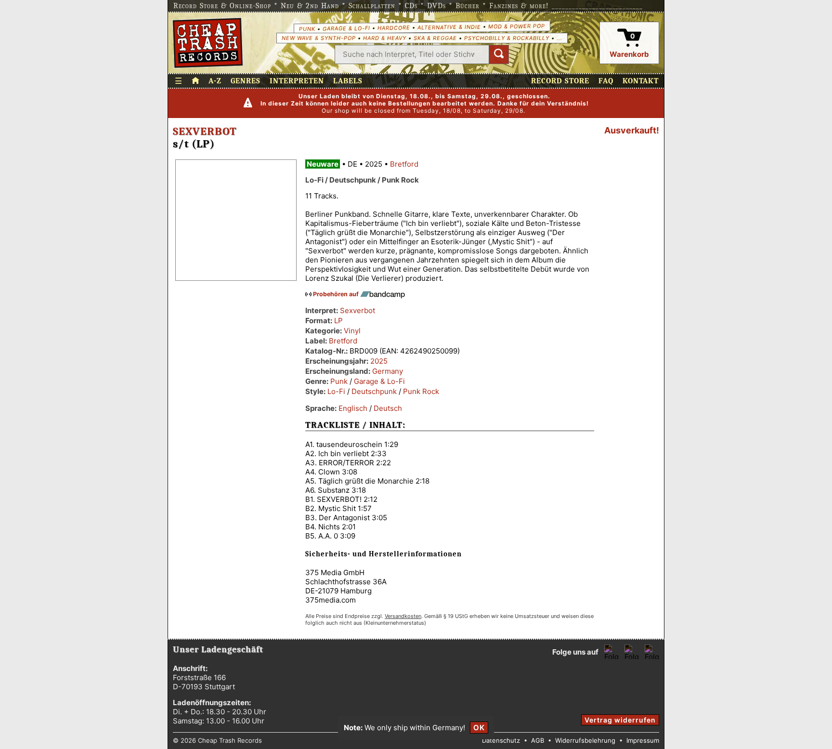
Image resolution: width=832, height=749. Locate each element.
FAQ (605, 81)
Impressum (642, 740)
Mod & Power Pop (516, 25)
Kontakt (641, 81)
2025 (379, 361)
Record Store (560, 81)
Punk (307, 28)
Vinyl (352, 330)
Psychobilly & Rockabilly (506, 38)
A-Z (214, 81)
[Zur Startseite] (195, 81)
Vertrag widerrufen (620, 720)
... (559, 38)
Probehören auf (336, 294)
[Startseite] (207, 42)
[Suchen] (499, 54)
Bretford (404, 164)
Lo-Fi (336, 391)
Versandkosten (403, 616)
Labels (348, 81)
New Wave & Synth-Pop (319, 38)
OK (479, 727)
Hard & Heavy (384, 38)
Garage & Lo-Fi (346, 28)
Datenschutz (501, 740)
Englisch (352, 408)
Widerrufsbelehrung (585, 740)
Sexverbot (205, 131)
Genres (245, 81)
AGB (537, 740)
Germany (387, 371)
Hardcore (393, 27)
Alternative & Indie (449, 27)
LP (338, 320)
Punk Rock (421, 391)
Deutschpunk (374, 391)
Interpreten (297, 81)
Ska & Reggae (435, 38)
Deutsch (388, 408)
